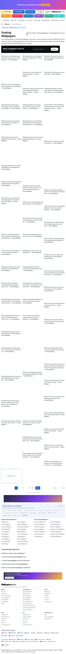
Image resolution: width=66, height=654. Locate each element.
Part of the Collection (14, 27)
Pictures (27, 15)
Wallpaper (21, 639)
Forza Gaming (40, 510)
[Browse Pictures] (32, 16)
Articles (3, 603)
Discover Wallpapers (6, 595)
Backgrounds (16, 15)
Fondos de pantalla (7, 641)
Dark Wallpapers (27, 593)
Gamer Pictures (15, 512)
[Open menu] (63, 12)
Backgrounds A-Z (5, 616)
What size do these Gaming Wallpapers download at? (16, 567)
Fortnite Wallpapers (55, 524)
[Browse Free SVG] (43, 16)
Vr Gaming (26, 510)
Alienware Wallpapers (39, 531)
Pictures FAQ (26, 618)
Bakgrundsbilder (30, 639)
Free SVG (38, 15)
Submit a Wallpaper (49, 616)
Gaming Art (33, 510)
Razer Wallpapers (21, 529)
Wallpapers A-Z (5, 614)
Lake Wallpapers (5, 539)
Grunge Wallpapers (22, 543)
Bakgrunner (44, 641)
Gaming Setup (48, 510)
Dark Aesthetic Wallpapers (29, 607)
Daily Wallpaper (4, 601)
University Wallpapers (28, 601)
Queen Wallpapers (6, 529)
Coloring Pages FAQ (27, 624)
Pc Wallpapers (5, 543)
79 (29, 488)
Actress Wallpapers (27, 609)
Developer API (47, 618)
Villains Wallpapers (22, 539)
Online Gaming (6, 512)
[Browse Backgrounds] (22, 16)
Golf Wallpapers (5, 536)
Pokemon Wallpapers (39, 524)
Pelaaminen (20, 635)
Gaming (13, 506)
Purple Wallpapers (6, 541)
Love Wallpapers (5, 531)
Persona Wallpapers (39, 526)
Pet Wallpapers (5, 534)
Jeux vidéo (55, 632)
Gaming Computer (42, 512)
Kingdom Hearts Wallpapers (57, 529)
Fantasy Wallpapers (6, 526)
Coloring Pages (58, 16)
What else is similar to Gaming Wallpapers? (13, 553)
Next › (37, 488)
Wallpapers (5, 15)
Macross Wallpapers (39, 529)
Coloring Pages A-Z (6, 624)
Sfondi (49, 639)
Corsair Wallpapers (39, 534)
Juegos (41, 632)
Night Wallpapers (21, 531)
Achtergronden (18, 641)
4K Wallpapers (5, 522)
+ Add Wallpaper (18, 11)
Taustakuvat (52, 641)
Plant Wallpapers (27, 595)
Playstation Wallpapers (23, 526)
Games (9, 510)
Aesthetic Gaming (7, 515)
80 (33, 488)
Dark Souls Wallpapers (56, 536)
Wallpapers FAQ (26, 614)
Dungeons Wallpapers (22, 541)
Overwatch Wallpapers (56, 531)
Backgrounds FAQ (27, 616)
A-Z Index (3, 591)
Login (40, 11)
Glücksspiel (13, 632)
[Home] (1, 24)
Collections (4, 593)
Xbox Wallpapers (21, 522)
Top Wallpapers (5, 599)
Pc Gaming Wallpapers (40, 522)
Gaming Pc (20, 510)
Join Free (31, 11)
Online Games (56, 510)
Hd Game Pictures (16, 515)
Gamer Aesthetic (32, 512)
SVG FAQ (25, 620)
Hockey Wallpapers (27, 591)
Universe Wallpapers (22, 534)
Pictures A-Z (4, 618)
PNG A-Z (3, 622)
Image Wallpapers (5, 524)
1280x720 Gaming (23, 512)
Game (4, 510)
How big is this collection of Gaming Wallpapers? (15, 564)
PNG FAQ (25, 622)
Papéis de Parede (41, 639)
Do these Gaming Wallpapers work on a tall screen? (16, 560)
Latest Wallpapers (5, 597)
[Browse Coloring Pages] (63, 16)
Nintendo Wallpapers (22, 524)
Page (55, 488)
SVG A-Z (3, 620)
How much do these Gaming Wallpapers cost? (14, 557)
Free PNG (48, 15)
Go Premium (7, 11)
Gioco (34, 632)
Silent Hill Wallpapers (55, 522)
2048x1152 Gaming (52, 512)
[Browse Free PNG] (53, 16)
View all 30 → (25, 515)
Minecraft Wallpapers (55, 526)
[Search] (59, 11)
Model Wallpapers (27, 597)
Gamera (14, 510)
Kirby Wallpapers (38, 536)
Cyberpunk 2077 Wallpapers (57, 534)
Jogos (27, 632)
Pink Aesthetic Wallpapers (29, 605)
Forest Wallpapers (27, 603)
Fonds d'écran (28, 641)
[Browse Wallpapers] (10, 16)
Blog (45, 614)
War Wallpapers (21, 536)
